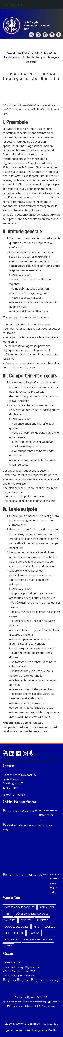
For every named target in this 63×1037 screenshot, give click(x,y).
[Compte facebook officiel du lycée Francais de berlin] (18, 753)
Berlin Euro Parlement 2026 (20, 971)
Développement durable (32, 913)
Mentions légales (26, 997)
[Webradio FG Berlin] (58, 34)
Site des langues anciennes (19, 975)
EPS (7, 933)
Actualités (47, 907)
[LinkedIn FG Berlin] (38, 34)
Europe (18, 933)
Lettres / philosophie (38, 939)
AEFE (36, 926)
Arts (8, 913)
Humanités (12, 939)
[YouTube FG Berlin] (31, 34)
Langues (10, 920)
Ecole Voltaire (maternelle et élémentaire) (24, 1001)
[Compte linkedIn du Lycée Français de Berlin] (11, 753)
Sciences (26, 920)
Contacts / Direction (14, 795)
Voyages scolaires (16, 926)
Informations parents (19, 907)
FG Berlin (12, 4)
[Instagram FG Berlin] (52, 34)
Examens (34, 933)
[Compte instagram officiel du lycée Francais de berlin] (25, 753)
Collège (49, 926)
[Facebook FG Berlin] (45, 34)
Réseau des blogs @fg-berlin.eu (22, 967)
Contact (55, 1001)
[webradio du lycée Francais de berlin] (31, 753)
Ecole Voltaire (12, 962)
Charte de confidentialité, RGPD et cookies (32, 1006)
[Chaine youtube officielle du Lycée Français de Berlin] (5, 753)
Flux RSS (43, 997)
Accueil (11, 52)
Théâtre (42, 920)
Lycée (8, 946)
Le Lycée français (29, 52)
